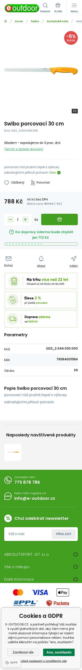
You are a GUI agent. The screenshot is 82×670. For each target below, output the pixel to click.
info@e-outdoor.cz (34, 498)
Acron (19, 21)
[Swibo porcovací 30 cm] (12, 452)
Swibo (35, 21)
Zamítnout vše (23, 652)
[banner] (22, 8)
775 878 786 (27, 482)
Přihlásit (63, 534)
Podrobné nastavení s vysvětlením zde (41, 661)
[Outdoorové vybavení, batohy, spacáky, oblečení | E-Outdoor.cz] (5, 21)
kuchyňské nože (57, 21)
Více (52, 172)
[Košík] (58, 8)
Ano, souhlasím (58, 652)
